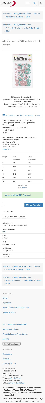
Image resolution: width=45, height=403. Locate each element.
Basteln (37, 13)
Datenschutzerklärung (11, 329)
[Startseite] (8, 3)
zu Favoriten (8, 211)
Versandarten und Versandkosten (15, 334)
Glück (28, 17)
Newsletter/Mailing (9, 312)
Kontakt (5, 298)
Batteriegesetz (21, 324)
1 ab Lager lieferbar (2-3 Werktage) (17, 195)
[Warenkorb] (34, 3)
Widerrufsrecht (8, 307)
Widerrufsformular (22, 307)
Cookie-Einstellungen (11, 344)
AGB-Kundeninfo (9, 324)
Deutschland (7, 354)
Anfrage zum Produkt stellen (14, 216)
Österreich (6, 359)
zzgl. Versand (22, 188)
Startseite (7, 13)
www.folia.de (7, 149)
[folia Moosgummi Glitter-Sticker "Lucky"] (22, 71)
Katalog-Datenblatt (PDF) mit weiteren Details (22, 115)
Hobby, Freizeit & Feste (22, 13)
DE (11, 363)
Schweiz (6, 363)
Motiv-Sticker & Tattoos (14, 17)
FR (15, 363)
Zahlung (6, 339)
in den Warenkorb (35, 205)
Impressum (7, 302)
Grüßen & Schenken (13, 28)
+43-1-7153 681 (15, 378)
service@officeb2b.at (16, 383)
